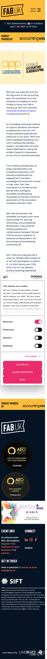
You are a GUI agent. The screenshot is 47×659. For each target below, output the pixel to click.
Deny (23, 380)
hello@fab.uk (8, 570)
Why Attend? (23, 622)
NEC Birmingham (21, 261)
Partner (23, 626)
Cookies (23, 643)
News (23, 631)
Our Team (23, 635)
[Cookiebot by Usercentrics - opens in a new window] (31, 277)
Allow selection (22, 372)
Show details (31, 356)
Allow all (22, 364)
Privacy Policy (23, 639)
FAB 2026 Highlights (23, 647)
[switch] (38, 330)
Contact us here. (28, 567)
